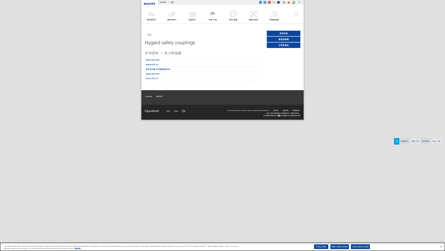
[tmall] (265, 2)
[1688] (274, 2)
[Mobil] (176, 110)
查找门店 (415, 141)
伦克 (149, 34)
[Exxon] (168, 110)
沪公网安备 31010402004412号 (290, 115)
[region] (222, 247)
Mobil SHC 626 (152, 60)
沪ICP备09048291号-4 (270, 115)
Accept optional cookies (360, 247)
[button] (152, 16)
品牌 (172, 2)
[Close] (441, 246)
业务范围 (163, 2)
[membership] (278, 2)
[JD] (269, 2)
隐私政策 (285, 110)
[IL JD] (260, 2)
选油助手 (404, 141)
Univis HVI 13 (152, 78)
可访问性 (275, 110)
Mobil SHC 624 (152, 74)
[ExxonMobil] (152, 111)
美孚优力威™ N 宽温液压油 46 (158, 69)
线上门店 (436, 141)
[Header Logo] (149, 3)
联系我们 (425, 141)
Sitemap (148, 96)
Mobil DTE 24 (152, 65)
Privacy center (321, 247)
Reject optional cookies (340, 247)
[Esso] (184, 110)
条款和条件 (296, 110)
